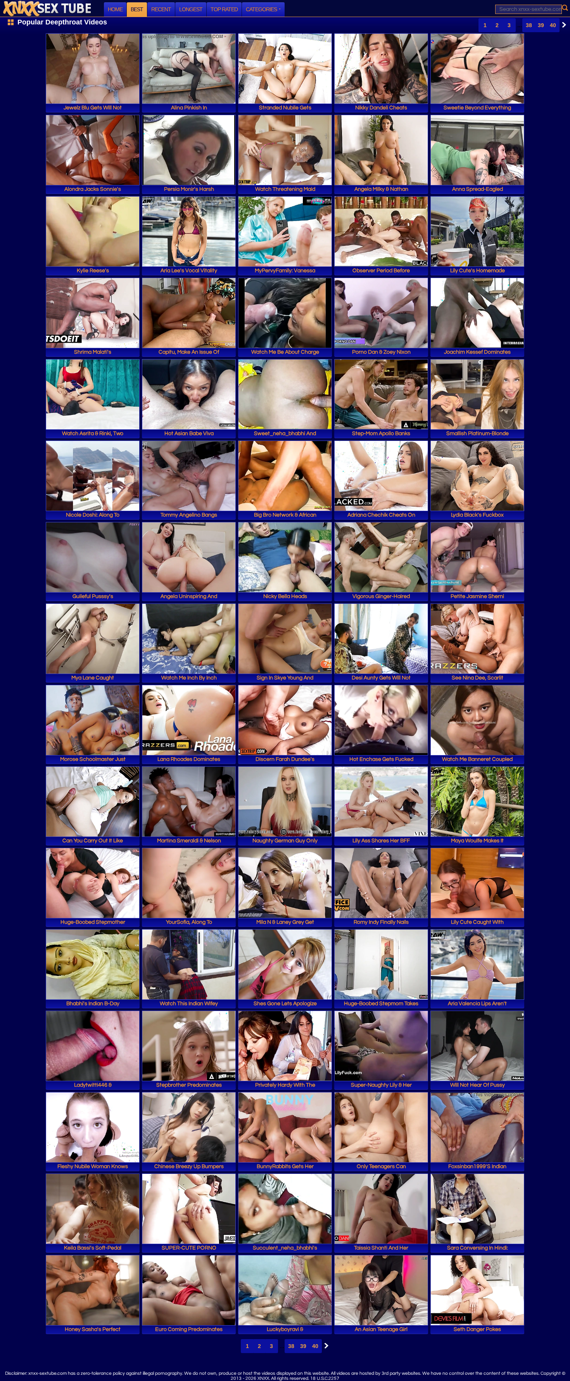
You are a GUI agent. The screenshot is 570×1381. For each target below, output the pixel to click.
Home (115, 9)
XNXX (47, 8)
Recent (161, 9)
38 (529, 25)
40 (553, 25)
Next (562, 24)
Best (137, 9)
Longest (190, 9)
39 (541, 25)
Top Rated (224, 9)
